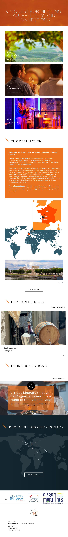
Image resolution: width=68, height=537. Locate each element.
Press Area (12, 521)
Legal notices (13, 528)
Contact (11, 526)
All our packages (58, 378)
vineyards (40, 178)
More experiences (58, 307)
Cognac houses (19, 186)
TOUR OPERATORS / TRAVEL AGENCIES (21, 524)
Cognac (30, 162)
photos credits (14, 530)
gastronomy (18, 174)
